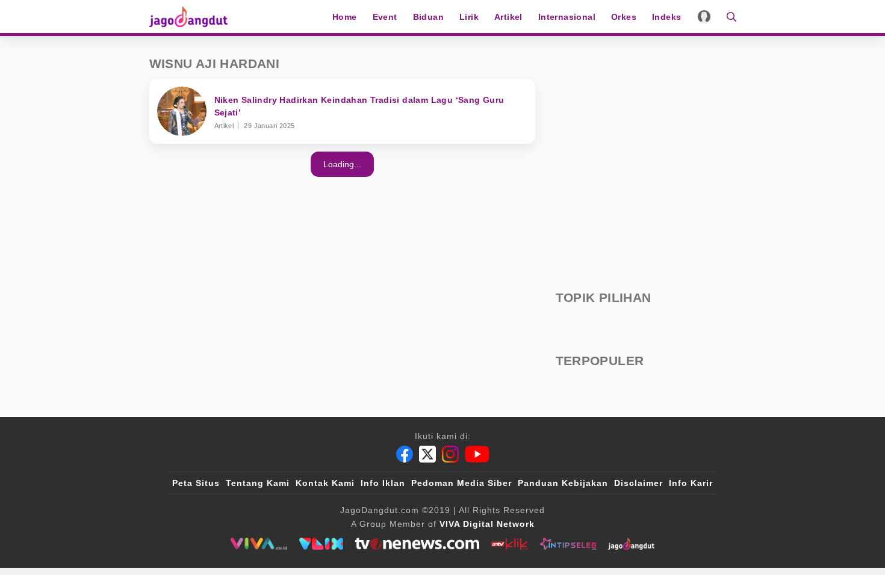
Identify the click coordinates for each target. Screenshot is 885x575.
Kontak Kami (325, 483)
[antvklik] (509, 544)
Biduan (428, 17)
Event (385, 17)
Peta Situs (196, 483)
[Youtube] (477, 454)
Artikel (508, 17)
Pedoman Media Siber (461, 483)
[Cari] (727, 16)
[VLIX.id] (321, 544)
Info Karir (691, 483)
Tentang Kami (258, 483)
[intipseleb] (568, 544)
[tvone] (417, 544)
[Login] (704, 16)
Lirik (469, 17)
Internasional (566, 17)
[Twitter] (427, 454)
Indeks (666, 17)
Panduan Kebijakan (563, 483)
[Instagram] (450, 454)
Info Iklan (383, 483)
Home (344, 17)
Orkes (623, 17)
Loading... (342, 164)
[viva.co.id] (259, 544)
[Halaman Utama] (192, 16)
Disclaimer (638, 483)
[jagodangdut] (631, 544)
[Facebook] (404, 454)
